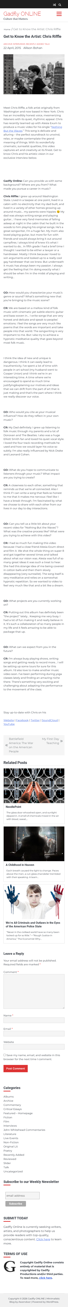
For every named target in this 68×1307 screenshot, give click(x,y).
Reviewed (9, 1159)
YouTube (9, 724)
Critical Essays (12, 1109)
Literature (9, 1134)
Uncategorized (13, 1171)
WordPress (52, 1302)
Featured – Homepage (18, 1113)
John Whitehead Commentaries (24, 1129)
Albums (8, 1096)
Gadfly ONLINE (22, 14)
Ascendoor (24, 1302)
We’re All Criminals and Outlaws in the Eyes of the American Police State (33, 924)
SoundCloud (50, 720)
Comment (11, 972)
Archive (7, 44)
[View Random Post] (54, 5)
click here (45, 1277)
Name (8, 1015)
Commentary (12, 1105)
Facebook (22, 720)
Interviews (19, 44)
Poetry (7, 1150)
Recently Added (35, 44)
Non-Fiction (11, 1142)
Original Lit (10, 1146)
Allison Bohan (32, 48)
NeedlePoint (13, 806)
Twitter (35, 720)
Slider (7, 1163)
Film (6, 1121)
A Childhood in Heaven (20, 865)
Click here (43, 1239)
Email (8, 1028)
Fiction (7, 1117)
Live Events (10, 1138)
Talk (47, 44)
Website (8, 720)
